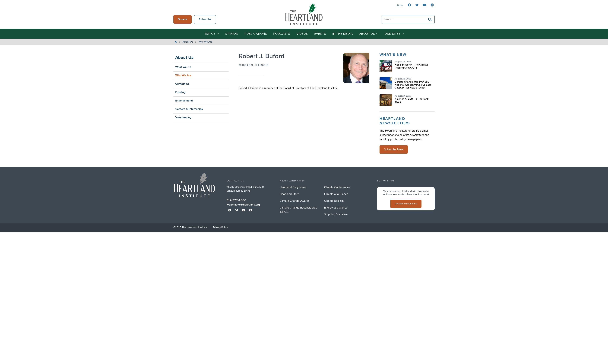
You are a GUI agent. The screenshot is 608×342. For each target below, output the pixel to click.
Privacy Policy (220, 227)
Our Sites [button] (392, 33)
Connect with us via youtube (424, 5)
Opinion (231, 33)
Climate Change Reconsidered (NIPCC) (298, 209)
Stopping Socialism (336, 214)
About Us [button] (367, 33)
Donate (182, 19)
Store (399, 5)
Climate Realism (334, 201)
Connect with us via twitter (416, 5)
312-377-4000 (236, 200)
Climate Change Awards (294, 201)
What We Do (183, 67)
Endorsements (184, 100)
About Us (184, 58)
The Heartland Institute (304, 14)
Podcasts (281, 33)
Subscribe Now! (393, 149)
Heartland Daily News (293, 187)
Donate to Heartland (406, 204)
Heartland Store (289, 194)
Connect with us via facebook (409, 5)
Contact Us (182, 83)
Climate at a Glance (336, 194)
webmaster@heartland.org (243, 204)
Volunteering (183, 117)
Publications (255, 33)
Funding (180, 92)
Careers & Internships (189, 109)
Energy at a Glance (336, 207)
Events (320, 33)
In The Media (342, 33)
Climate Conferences (337, 187)
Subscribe (205, 19)
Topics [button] (209, 33)
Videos (302, 33)
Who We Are (183, 75)
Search (430, 19)
